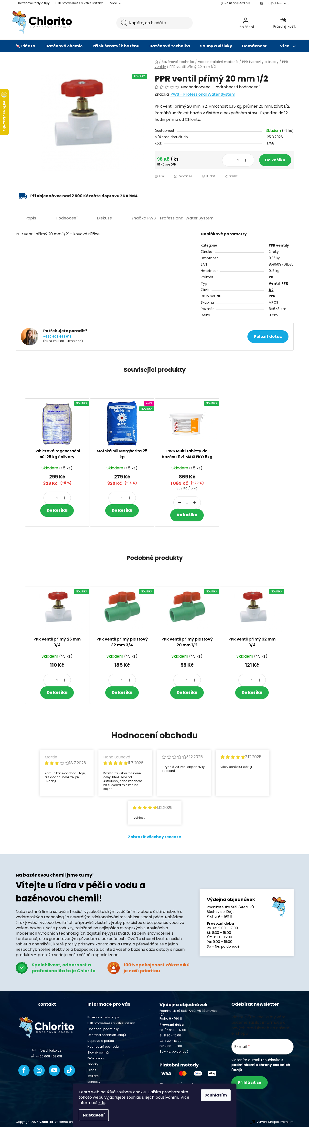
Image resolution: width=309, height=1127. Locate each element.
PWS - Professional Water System (202, 94)
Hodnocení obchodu (103, 1046)
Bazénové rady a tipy (34, 3)
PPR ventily (279, 245)
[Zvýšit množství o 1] (245, 160)
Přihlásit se (249, 1082)
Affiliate (92, 1076)
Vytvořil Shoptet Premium (275, 1122)
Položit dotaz (268, 336)
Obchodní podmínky (103, 1029)
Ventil (274, 283)
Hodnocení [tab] (66, 218)
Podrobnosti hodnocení (237, 87)
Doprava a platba (100, 1041)
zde (101, 1103)
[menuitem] (25, 46)
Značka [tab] (172, 218)
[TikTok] (69, 1070)
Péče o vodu (96, 1058)
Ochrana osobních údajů (106, 1035)
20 (271, 277)
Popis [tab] (30, 218)
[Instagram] (39, 1070)
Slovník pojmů (98, 1052)
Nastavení (94, 1115)
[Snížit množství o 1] (230, 160)
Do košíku (275, 160)
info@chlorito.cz (277, 3)
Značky (92, 1064)
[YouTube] (54, 1070)
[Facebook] (24, 1070)
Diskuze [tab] (104, 218)
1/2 (271, 289)
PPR (284, 283)
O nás (91, 1070)
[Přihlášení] (259, 23)
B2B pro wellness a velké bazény (79, 3)
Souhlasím (215, 1095)
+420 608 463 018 (237, 3)
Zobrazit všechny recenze (154, 837)
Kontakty (93, 1082)
